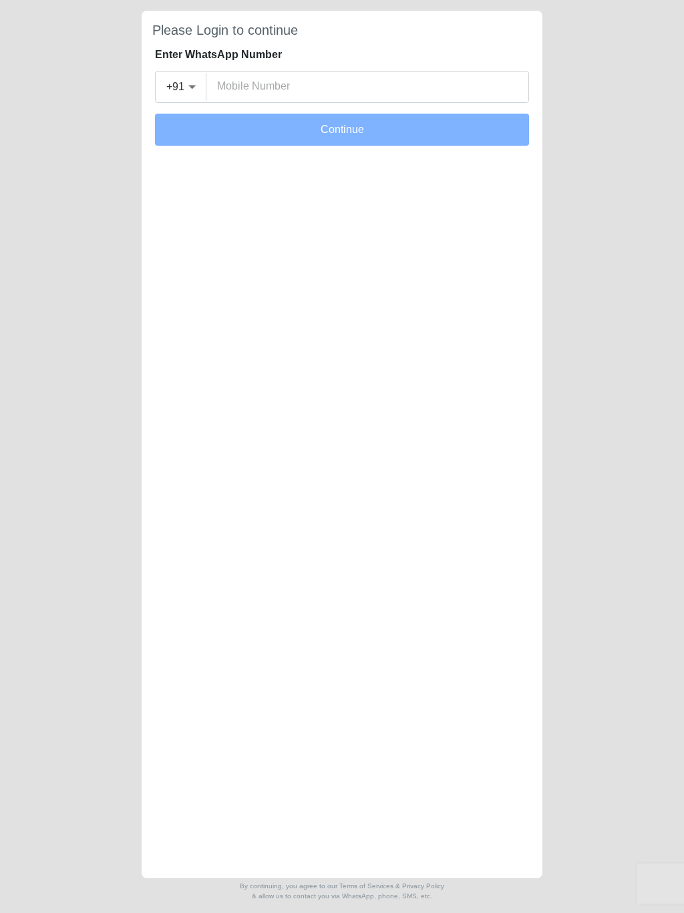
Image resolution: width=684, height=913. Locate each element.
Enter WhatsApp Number (218, 54)
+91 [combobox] (175, 86)
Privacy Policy (423, 886)
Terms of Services (366, 886)
